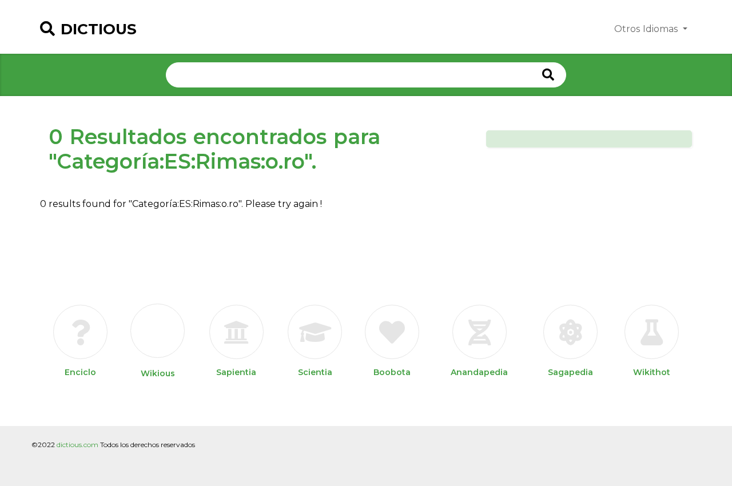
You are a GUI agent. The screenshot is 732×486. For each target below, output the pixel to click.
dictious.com (77, 444)
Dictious (99, 29)
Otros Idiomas (647, 28)
